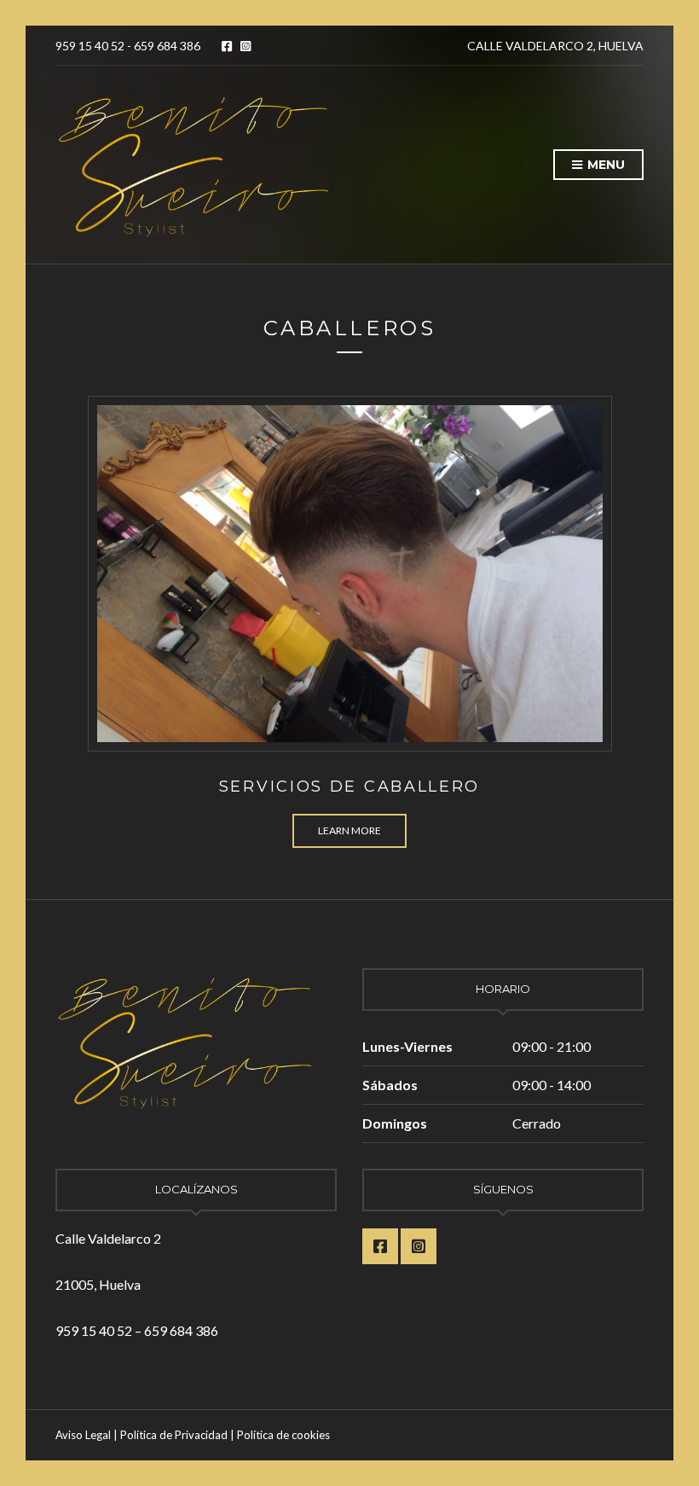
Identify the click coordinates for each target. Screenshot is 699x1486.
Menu (604, 164)
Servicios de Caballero (349, 786)
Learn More (349, 830)
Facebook (227, 46)
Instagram (245, 46)
